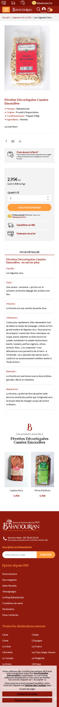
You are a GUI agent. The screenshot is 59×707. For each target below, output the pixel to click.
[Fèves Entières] (43, 469)
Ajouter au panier (29, 207)
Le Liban (6, 646)
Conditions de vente (12, 603)
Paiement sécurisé (26, 233)
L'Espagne (37, 640)
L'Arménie (7, 652)
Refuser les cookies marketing (27, 700)
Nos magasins (9, 579)
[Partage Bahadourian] (12, 141)
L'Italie (35, 634)
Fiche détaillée (29, 252)
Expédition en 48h (26, 224)
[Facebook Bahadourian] (6, 141)
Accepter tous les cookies (27, 694)
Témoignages (9, 591)
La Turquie (7, 658)
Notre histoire (9, 573)
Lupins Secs (16, 490)
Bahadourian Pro (44, 3)
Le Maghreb (38, 658)
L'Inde (5, 640)
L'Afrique (36, 663)
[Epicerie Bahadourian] (22, 10)
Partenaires (8, 609)
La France (37, 646)
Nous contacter (10, 614)
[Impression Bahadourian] (20, 141)
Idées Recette (9, 585)
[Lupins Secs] (16, 469)
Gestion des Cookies (35, 685)
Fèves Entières (42, 490)
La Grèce (6, 663)
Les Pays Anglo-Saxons (44, 652)
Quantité (13, 192)
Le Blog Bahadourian (13, 597)
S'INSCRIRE (46, 554)
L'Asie (5, 634)
